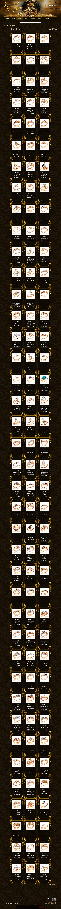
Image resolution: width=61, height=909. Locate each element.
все (56, 29)
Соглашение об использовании (33, 907)
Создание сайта (47, 903)
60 (52, 29)
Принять (41, 907)
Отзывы (40, 18)
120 (54, 29)
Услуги (13, 18)
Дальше (21, 29)
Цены (25, 18)
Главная (7, 18)
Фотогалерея (32, 18)
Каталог (19, 18)
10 (49, 29)
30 (50, 29)
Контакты (47, 18)
